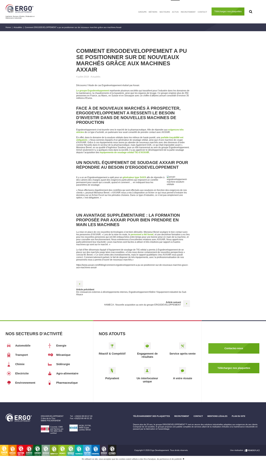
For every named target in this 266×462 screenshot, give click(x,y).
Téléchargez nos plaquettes (228, 11)
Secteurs (164, 12)
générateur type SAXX (134, 177)
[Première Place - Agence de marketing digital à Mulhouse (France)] (252, 450)
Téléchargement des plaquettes (151, 416)
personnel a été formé (142, 234)
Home (8, 27)
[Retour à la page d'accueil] (20, 8)
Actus (175, 12)
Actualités (18, 27)
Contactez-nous (233, 348)
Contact (202, 12)
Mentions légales (217, 416)
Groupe (142, 12)
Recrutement (188, 12)
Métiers (153, 12)
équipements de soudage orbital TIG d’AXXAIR (124, 152)
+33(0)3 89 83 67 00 (83, 416)
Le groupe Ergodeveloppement (92, 90)
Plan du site (238, 416)
